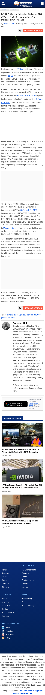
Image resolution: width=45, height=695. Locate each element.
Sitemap (5, 587)
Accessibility (27, 599)
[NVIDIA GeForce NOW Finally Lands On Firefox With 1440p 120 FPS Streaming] (22, 435)
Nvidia (10, 315)
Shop (24, 602)
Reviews (5, 573)
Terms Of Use (26, 693)
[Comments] (20, 30)
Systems (25, 573)
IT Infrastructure (28, 580)
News (14, 10)
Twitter (9, 628)
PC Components (29, 570)
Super (10, 76)
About (4, 599)
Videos (25, 587)
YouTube (10, 634)
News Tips (6, 606)
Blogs (4, 580)
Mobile (24, 577)
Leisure (25, 584)
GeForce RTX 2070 (28, 210)
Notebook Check (10, 228)
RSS (8, 638)
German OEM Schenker (26, 95)
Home (4, 570)
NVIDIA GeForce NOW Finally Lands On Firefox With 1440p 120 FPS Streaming (20, 450)
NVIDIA (20, 69)
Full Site (5, 584)
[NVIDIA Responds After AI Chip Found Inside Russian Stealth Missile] (22, 506)
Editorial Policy (28, 606)
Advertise (6, 602)
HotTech (5, 616)
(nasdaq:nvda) (20, 315)
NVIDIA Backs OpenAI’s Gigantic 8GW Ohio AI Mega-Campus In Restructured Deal (22, 486)
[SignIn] (4, 3)
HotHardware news (33, 404)
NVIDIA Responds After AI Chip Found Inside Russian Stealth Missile (20, 522)
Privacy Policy (8, 613)
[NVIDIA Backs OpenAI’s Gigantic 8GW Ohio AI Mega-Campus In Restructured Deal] (22, 470)
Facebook (10, 631)
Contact (5, 609)
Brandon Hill (20, 323)
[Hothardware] (22, 4)
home (4, 10)
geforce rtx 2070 (8, 318)
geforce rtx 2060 (34, 315)
